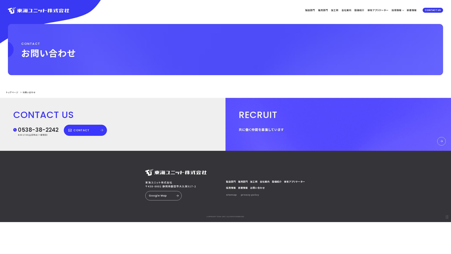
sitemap (231, 194)
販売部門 (243, 181)
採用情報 (231, 187)
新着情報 (243, 187)
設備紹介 (277, 181)
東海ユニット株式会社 (158, 182)
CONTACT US (433, 10)
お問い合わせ (257, 187)
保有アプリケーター (294, 181)
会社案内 (265, 181)
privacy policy (250, 194)
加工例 (254, 181)
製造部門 (231, 181)
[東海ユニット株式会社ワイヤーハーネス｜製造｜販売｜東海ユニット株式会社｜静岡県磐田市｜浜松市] (38, 9)
